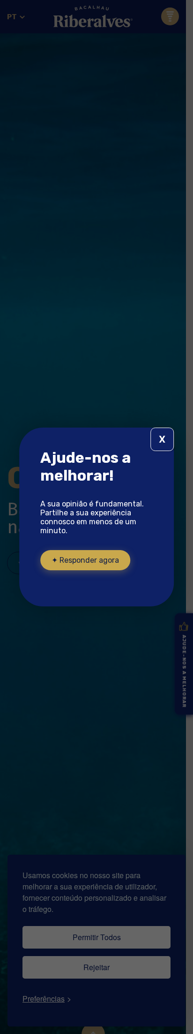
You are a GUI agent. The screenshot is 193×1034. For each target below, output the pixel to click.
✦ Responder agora (85, 560)
